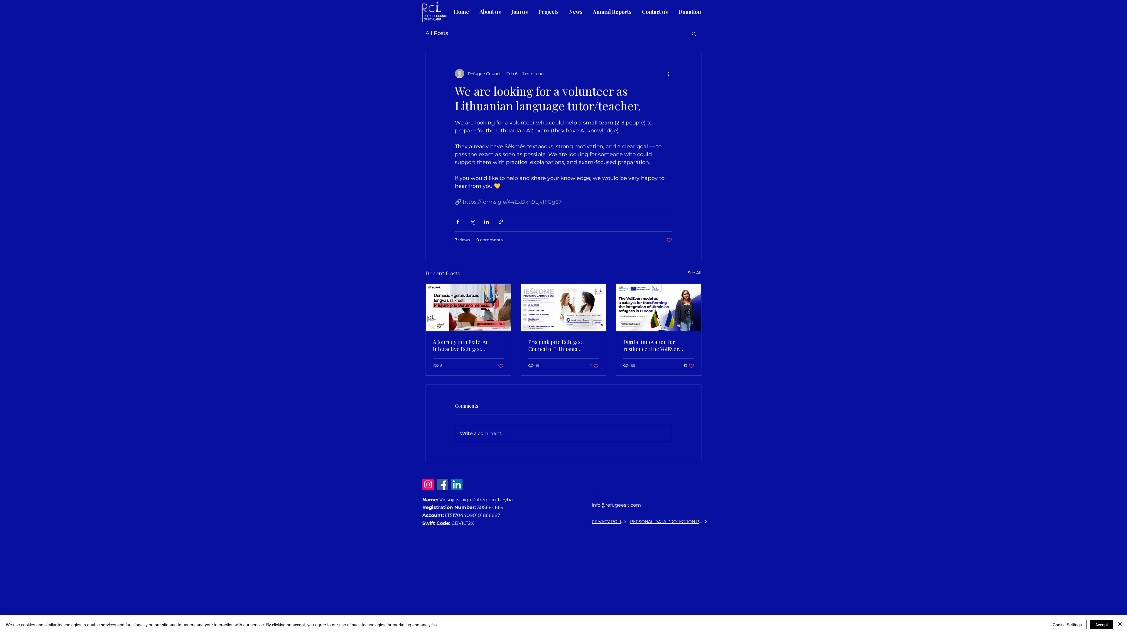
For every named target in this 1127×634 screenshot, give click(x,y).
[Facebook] (442, 484)
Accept (1101, 625)
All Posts (437, 33)
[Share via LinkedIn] (486, 222)
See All (694, 272)
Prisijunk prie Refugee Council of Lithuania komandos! (555, 345)
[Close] (1119, 624)
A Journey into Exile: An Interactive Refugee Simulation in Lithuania (461, 345)
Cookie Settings (1067, 625)
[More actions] (668, 73)
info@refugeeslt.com (616, 505)
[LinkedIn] (457, 484)
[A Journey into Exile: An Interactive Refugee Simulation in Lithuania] (468, 307)
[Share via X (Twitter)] (472, 222)
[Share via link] (501, 222)
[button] (694, 33)
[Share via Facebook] (457, 222)
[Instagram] (428, 484)
